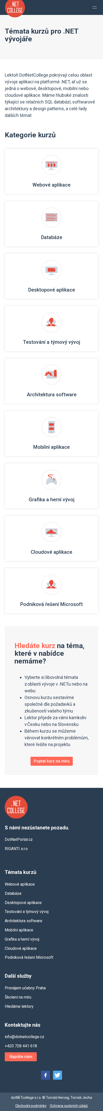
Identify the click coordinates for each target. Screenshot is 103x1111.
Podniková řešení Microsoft (29, 957)
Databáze (13, 893)
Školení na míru (18, 997)
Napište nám (21, 1056)
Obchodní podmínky (30, 1106)
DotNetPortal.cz (19, 839)
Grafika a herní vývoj (22, 939)
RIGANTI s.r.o (16, 848)
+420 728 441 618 (21, 1046)
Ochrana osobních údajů (69, 1106)
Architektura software (23, 920)
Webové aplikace (20, 884)
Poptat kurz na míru (52, 761)
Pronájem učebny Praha (25, 988)
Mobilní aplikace (19, 930)
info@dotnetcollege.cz (24, 1036)
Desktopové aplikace (23, 902)
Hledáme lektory (19, 1006)
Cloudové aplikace (21, 948)
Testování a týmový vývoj (26, 911)
